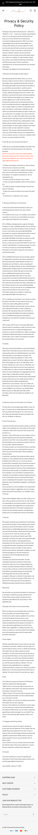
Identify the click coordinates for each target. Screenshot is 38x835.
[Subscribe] (33, 814)
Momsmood (10, 827)
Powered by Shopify (19, 827)
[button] (3, 10)
